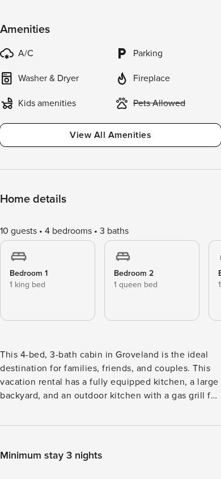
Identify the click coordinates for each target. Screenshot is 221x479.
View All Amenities (110, 135)
